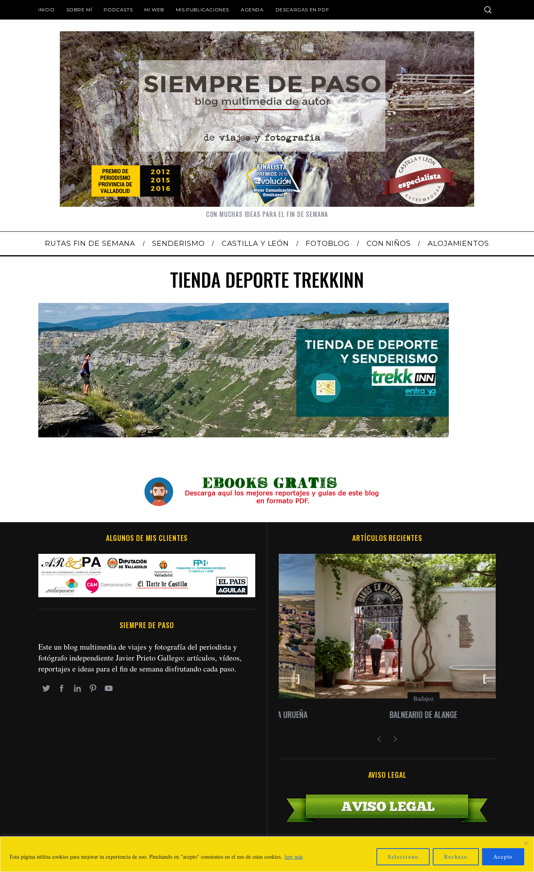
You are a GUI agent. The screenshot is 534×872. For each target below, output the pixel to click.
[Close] (525, 843)
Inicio (46, 10)
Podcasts (118, 10)
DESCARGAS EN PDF (302, 10)
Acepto (503, 856)
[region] (267, 854)
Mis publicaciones (202, 10)
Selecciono (403, 856)
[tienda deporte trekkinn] (243, 434)
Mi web (154, 10)
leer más (294, 856)
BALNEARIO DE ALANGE (387, 714)
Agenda (252, 10)
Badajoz (387, 698)
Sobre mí (79, 10)
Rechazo (455, 856)
